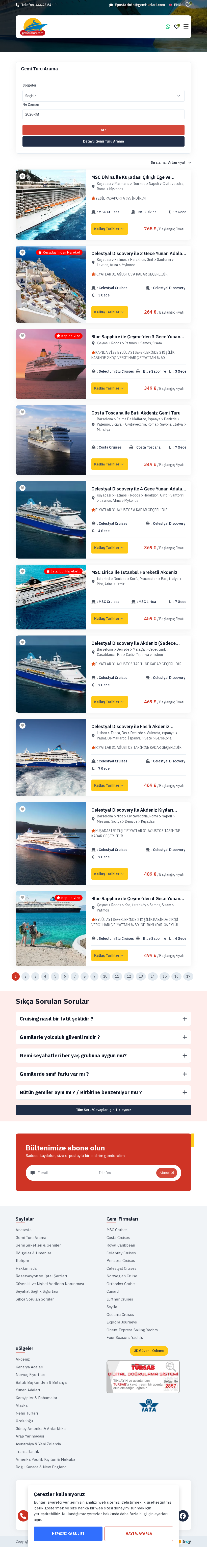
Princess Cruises (121, 1260)
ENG (178, 4)
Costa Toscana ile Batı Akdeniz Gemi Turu (135, 413)
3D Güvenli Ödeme (149, 1350)
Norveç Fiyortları (30, 1374)
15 (165, 976)
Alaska (22, 1405)
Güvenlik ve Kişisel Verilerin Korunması (50, 1283)
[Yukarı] (198, 1534)
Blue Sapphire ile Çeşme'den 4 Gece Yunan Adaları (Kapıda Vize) (135, 901)
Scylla (112, 1306)
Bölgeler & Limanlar (33, 1253)
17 (188, 976)
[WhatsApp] (168, 27)
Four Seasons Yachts (125, 1337)
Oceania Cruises (120, 1314)
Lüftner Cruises (120, 1299)
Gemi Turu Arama (31, 1237)
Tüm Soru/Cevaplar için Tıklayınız (103, 1110)
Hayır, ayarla (139, 1533)
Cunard (113, 1291)
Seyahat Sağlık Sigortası (37, 1291)
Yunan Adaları (28, 1390)
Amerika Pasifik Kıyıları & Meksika (45, 1459)
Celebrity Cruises (121, 1253)
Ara (104, 130)
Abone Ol (167, 1173)
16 (176, 976)
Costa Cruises (118, 1237)
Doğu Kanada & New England (41, 1467)
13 (141, 976)
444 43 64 (43, 5)
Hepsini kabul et (68, 1533)
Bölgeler (29, 85)
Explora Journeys (122, 1322)
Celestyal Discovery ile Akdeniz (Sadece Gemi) (133, 646)
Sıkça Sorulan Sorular (52, 1001)
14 (153, 976)
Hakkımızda (26, 1268)
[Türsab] (143, 1376)
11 (117, 976)
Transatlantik (27, 1451)
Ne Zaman (30, 104)
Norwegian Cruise (122, 1276)
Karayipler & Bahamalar (36, 1397)
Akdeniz (23, 1359)
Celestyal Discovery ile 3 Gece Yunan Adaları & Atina (138, 256)
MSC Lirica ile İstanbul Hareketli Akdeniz (134, 572)
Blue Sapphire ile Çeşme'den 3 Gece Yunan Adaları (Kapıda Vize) (135, 339)
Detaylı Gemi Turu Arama (103, 141)
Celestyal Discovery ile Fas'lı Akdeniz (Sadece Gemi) (130, 729)
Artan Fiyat (168, 162)
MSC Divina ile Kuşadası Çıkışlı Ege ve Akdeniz (130, 180)
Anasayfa (24, 1229)
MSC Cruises (117, 1229)
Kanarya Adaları (29, 1367)
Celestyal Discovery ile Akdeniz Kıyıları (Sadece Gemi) (132, 812)
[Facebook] (183, 1516)
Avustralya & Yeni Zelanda (38, 1444)
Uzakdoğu (24, 1420)
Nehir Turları (27, 1413)
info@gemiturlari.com (146, 5)
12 (129, 976)
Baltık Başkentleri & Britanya (41, 1382)
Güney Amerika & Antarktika (41, 1428)
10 (105, 976)
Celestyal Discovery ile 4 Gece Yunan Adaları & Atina (138, 491)
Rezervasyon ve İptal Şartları (41, 1276)
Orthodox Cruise (121, 1283)
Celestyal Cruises (121, 1268)
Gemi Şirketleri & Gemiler (38, 1245)
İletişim (22, 1260)
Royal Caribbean (121, 1245)
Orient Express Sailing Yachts (132, 1330)
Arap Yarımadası (30, 1436)
